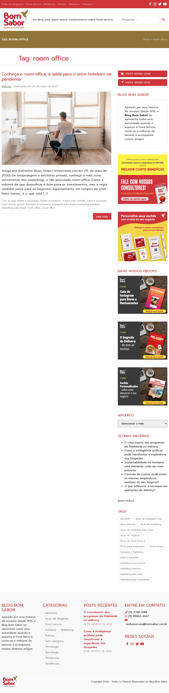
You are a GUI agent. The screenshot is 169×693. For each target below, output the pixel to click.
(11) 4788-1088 (137, 612)
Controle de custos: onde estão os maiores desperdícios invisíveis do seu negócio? (145, 478)
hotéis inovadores (51, 200)
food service (157, 546)
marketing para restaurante (134, 579)
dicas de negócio (130, 535)
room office (33, 208)
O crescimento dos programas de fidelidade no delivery (144, 445)
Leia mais (102, 216)
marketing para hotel (14, 208)
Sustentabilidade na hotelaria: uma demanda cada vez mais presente (144, 466)
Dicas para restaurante (132, 546)
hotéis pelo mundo (74, 200)
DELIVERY (125, 518)
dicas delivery (127, 524)
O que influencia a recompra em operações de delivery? (145, 488)
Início (146, 39)
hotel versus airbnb (13, 204)
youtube (164, 4)
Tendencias (52, 658)
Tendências (52, 664)
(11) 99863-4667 (138, 616)
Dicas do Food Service (132, 541)
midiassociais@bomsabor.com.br (146, 624)
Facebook (150, 4)
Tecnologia (52, 647)
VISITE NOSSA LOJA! (138, 74)
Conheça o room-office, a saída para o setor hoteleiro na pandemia (56, 76)
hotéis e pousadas (28, 200)
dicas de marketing (150, 524)
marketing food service (132, 563)
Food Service (33, 4)
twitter (159, 4)
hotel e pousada (96, 200)
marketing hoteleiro (89, 204)
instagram (154, 4)
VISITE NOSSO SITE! (137, 83)
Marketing (49, 4)
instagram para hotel (64, 204)
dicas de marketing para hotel (136, 529)
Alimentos (74, 4)
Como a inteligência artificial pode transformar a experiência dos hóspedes (145, 454)
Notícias (61, 4)
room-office (48, 208)
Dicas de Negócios (12, 4)
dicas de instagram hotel (148, 518)
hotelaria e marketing (38, 204)
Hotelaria (87, 4)
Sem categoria (54, 641)
